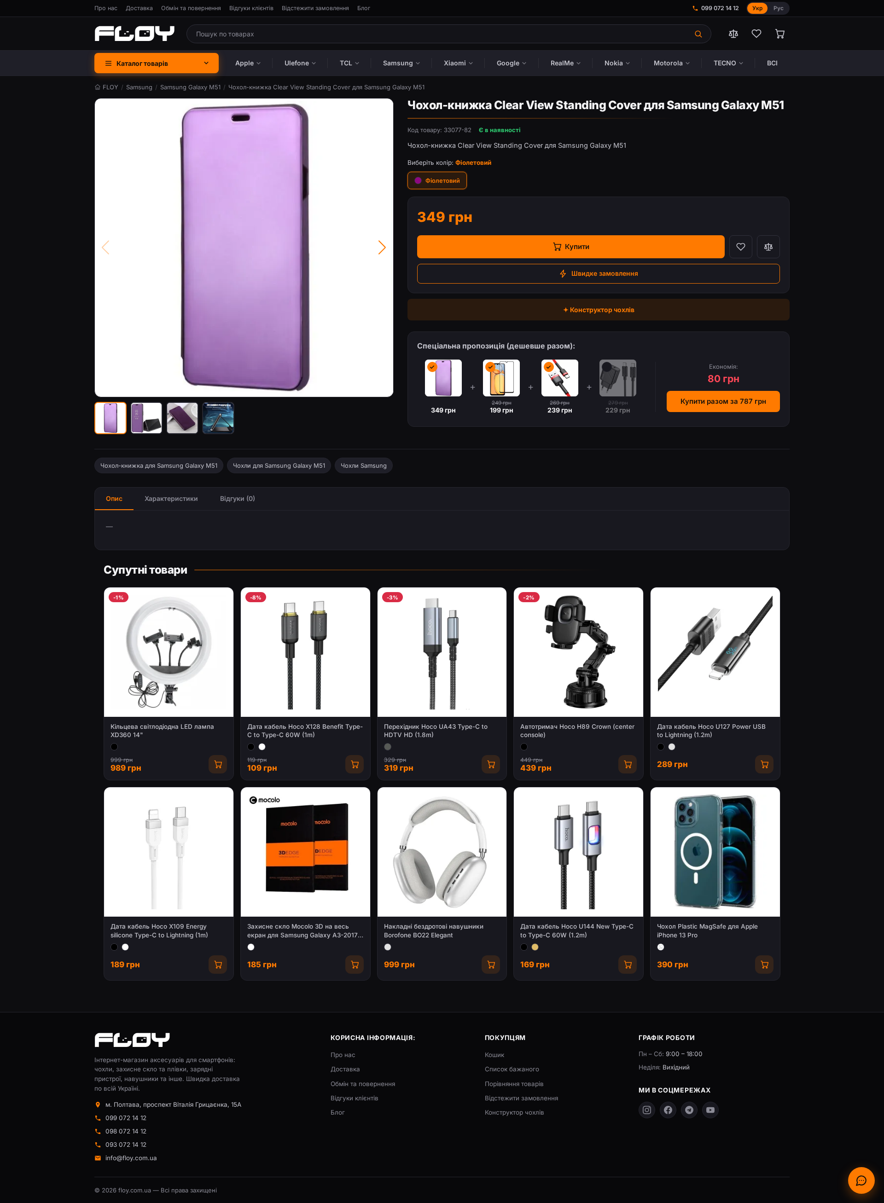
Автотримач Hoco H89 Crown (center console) (577, 731)
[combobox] (437, 34)
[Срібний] (671, 746)
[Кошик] (779, 33)
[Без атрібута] (660, 947)
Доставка (139, 8)
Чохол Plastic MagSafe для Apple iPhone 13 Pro (707, 931)
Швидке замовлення (604, 273)
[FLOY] (134, 33)
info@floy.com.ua (131, 1158)
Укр (757, 8)
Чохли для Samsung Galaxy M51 (279, 465)
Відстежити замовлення (315, 8)
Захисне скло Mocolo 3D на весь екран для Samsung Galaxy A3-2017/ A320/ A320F (303, 931)
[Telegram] (689, 1110)
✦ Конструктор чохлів (598, 310)
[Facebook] (668, 1110)
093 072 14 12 (125, 1144)
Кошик (494, 1054)
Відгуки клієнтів (251, 8)
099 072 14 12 (720, 8)
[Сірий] (387, 746)
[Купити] (218, 764)
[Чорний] (114, 746)
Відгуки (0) (237, 498)
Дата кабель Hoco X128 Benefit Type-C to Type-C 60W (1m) (305, 731)
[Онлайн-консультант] (861, 1180)
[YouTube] (710, 1110)
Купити (577, 246)
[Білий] (262, 746)
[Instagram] (647, 1110)
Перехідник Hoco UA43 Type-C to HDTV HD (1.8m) (436, 731)
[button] (110, 418)
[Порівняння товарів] (733, 33)
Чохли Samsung (364, 465)
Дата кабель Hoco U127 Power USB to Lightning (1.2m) (711, 731)
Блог (363, 8)
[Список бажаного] (756, 33)
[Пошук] (699, 34)
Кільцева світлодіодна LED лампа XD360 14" (162, 731)
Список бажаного (512, 1069)
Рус (779, 8)
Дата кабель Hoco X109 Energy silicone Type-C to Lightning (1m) (159, 931)
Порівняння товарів (514, 1083)
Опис (114, 498)
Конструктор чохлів (514, 1112)
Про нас (105, 8)
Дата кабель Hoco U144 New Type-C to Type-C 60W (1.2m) (577, 931)
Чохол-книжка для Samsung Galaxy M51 (158, 465)
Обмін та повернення (191, 8)
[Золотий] (535, 947)
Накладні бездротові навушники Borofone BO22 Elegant (433, 931)
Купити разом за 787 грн (723, 401)
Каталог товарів (142, 63)
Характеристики (171, 498)
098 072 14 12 (125, 1131)
